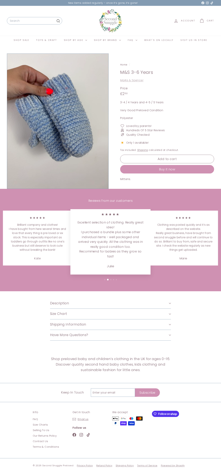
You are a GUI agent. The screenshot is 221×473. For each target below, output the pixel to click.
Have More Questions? (69, 335)
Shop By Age (74, 40)
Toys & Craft (46, 40)
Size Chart (58, 313)
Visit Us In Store (193, 40)
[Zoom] (57, 121)
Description (59, 303)
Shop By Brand (106, 40)
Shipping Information (68, 324)
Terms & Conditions (46, 447)
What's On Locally (159, 40)
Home (124, 64)
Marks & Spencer (131, 80)
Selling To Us (41, 430)
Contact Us (40, 441)
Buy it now (167, 169)
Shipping (142, 150)
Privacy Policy (85, 465)
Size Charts (40, 424)
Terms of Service (147, 465)
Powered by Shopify (173, 465)
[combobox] (34, 21)
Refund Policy (104, 465)
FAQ (131, 40)
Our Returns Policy (45, 435)
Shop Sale (21, 40)
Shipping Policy (125, 465)
